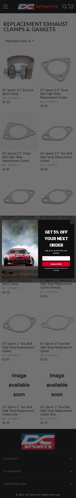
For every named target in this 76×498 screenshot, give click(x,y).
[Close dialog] (72, 222)
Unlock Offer (56, 264)
